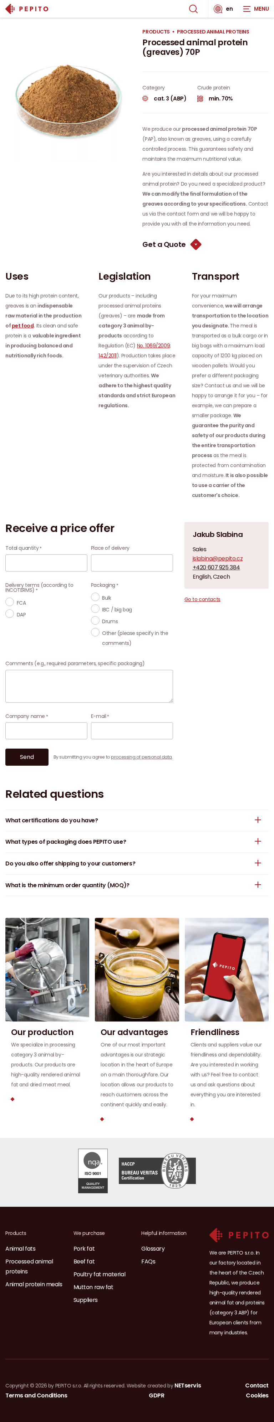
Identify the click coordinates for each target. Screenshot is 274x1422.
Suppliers (85, 1300)
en (229, 8)
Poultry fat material (99, 1274)
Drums (110, 621)
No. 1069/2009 (153, 345)
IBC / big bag (117, 609)
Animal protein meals (33, 1284)
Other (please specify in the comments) (135, 638)
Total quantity (22, 547)
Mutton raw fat (93, 1287)
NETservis (187, 1385)
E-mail (98, 716)
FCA (21, 602)
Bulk (106, 597)
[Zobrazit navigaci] (256, 9)
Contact (257, 1385)
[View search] (193, 9)
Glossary (153, 1249)
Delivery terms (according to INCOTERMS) (39, 588)
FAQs (148, 1261)
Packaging (103, 585)
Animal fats (20, 1249)
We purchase (89, 1233)
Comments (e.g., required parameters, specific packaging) (74, 663)
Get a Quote (164, 244)
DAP (21, 614)
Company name (25, 716)
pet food (23, 325)
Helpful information (164, 1233)
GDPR (156, 1395)
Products (156, 32)
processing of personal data (141, 757)
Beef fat (84, 1261)
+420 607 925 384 (216, 567)
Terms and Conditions (36, 1395)
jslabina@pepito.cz (218, 558)
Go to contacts (202, 599)
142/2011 (107, 355)
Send (27, 757)
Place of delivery (110, 547)
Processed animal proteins (213, 32)
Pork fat (84, 1249)
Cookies (257, 1395)
